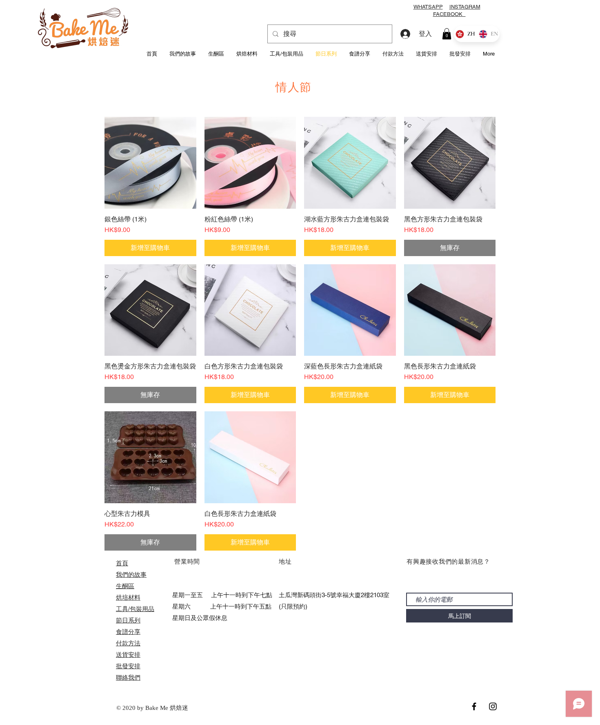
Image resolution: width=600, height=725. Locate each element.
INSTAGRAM (464, 7)
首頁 (122, 563)
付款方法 (128, 643)
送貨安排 (128, 654)
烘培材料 (128, 597)
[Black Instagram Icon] (493, 706)
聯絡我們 (128, 677)
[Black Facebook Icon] (474, 706)
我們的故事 (131, 574)
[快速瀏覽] (150, 163)
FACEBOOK (449, 14)
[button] (446, 33)
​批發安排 (128, 666)
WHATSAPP (428, 7)
